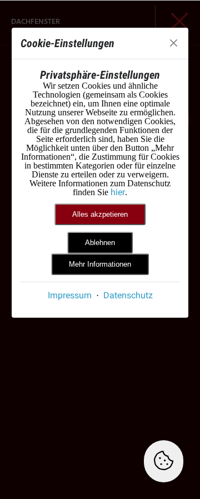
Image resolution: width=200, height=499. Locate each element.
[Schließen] (173, 43)
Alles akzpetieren (100, 214)
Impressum (70, 295)
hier (118, 192)
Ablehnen (100, 242)
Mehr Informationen (100, 264)
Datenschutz (128, 295)
